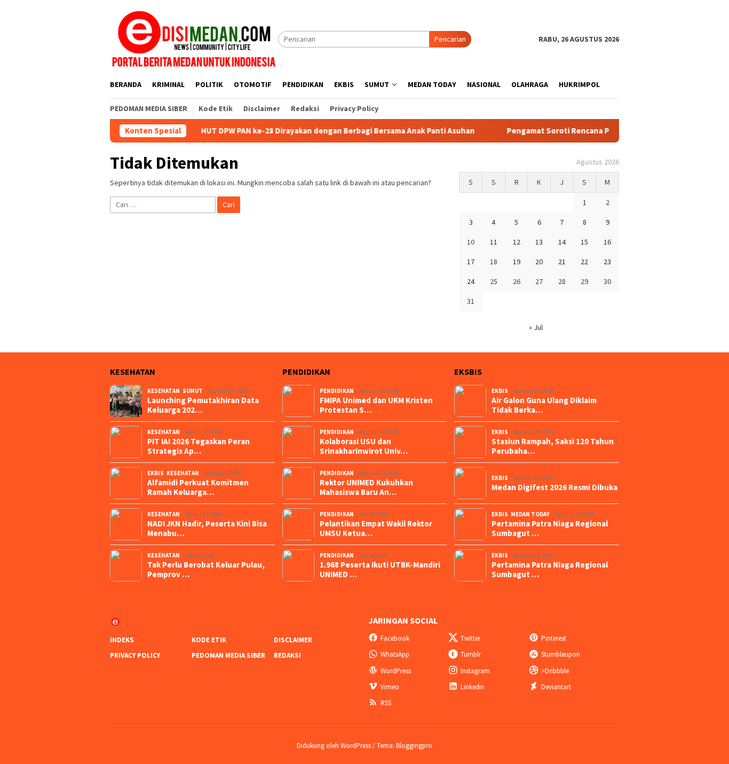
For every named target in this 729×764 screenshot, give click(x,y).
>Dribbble (555, 670)
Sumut (193, 391)
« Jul (536, 327)
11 (493, 242)
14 (562, 242)
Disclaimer (293, 639)
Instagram (475, 670)
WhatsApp (395, 654)
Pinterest (553, 638)
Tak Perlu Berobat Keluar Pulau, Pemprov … (206, 569)
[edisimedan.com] (194, 38)
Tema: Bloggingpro (404, 745)
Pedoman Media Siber (228, 655)
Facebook (395, 638)
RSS (386, 702)
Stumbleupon (560, 654)
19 (516, 261)
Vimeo (390, 686)
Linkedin (473, 686)
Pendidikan (337, 391)
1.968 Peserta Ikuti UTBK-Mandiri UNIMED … (380, 569)
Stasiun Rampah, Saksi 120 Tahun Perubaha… (553, 446)
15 (584, 242)
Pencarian (450, 39)
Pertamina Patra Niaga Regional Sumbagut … (550, 528)
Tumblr (471, 654)
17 (470, 261)
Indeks (122, 639)
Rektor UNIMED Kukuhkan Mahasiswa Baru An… (366, 487)
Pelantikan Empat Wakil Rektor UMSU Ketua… (376, 528)
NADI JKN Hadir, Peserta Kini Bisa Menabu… (207, 528)
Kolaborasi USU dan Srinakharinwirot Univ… (364, 446)
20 (539, 261)
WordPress (396, 670)
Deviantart (556, 686)
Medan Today (530, 514)
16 (607, 242)
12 (516, 242)
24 (470, 281)
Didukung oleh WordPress (334, 745)
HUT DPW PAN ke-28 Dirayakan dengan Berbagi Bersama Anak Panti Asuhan (335, 131)
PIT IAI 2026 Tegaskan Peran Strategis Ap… (198, 446)
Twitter (470, 638)
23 (607, 261)
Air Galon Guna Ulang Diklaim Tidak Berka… (544, 405)
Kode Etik (209, 639)
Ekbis (155, 473)
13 (539, 242)
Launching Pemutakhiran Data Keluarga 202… (203, 405)
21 (562, 261)
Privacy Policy (135, 655)
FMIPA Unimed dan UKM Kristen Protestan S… (376, 405)
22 (584, 261)
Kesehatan (163, 391)
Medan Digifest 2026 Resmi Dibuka (554, 487)
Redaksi (287, 655)
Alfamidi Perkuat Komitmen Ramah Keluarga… (198, 487)
